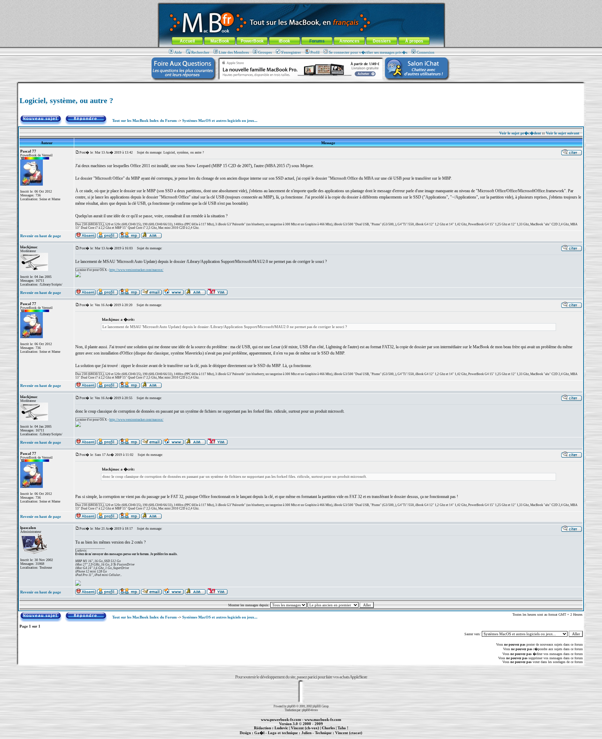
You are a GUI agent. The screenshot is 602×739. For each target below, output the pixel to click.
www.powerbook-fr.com (281, 719)
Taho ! (343, 728)
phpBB (291, 706)
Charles (328, 728)
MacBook (219, 41)
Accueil (187, 41)
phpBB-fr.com (310, 710)
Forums (317, 41)
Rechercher (200, 52)
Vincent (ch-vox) (305, 728)
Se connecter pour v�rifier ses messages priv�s (368, 52)
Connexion (425, 52)
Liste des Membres (234, 52)
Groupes (265, 52)
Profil (314, 52)
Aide (178, 52)
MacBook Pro (276, 737)
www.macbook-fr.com (322, 719)
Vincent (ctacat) (348, 733)
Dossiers (382, 41)
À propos (414, 41)
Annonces (349, 41)
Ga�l (259, 733)
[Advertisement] (301, 85)
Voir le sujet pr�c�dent (520, 133)
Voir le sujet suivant (562, 133)
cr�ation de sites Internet (346, 737)
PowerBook (252, 41)
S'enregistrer (291, 52)
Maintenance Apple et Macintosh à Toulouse (312, 737)
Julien (306, 733)
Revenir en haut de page (40, 236)
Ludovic (281, 728)
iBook (284, 41)
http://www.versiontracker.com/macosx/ (136, 270)
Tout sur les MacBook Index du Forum (144, 120)
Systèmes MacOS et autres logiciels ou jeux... (219, 120)
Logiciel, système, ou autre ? (66, 100)
